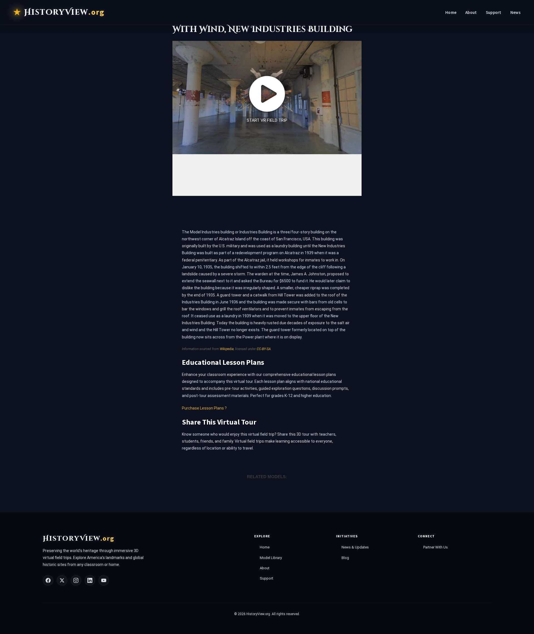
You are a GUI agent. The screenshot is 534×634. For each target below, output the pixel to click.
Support (493, 12)
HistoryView (64, 12)
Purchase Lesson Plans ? (204, 408)
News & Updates (355, 547)
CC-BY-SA (264, 349)
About (471, 12)
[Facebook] (48, 580)
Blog (345, 558)
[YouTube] (103, 580)
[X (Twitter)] (62, 580)
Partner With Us (435, 547)
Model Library (271, 558)
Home (450, 12)
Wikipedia (227, 349)
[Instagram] (76, 580)
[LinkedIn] (90, 580)
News (515, 12)
